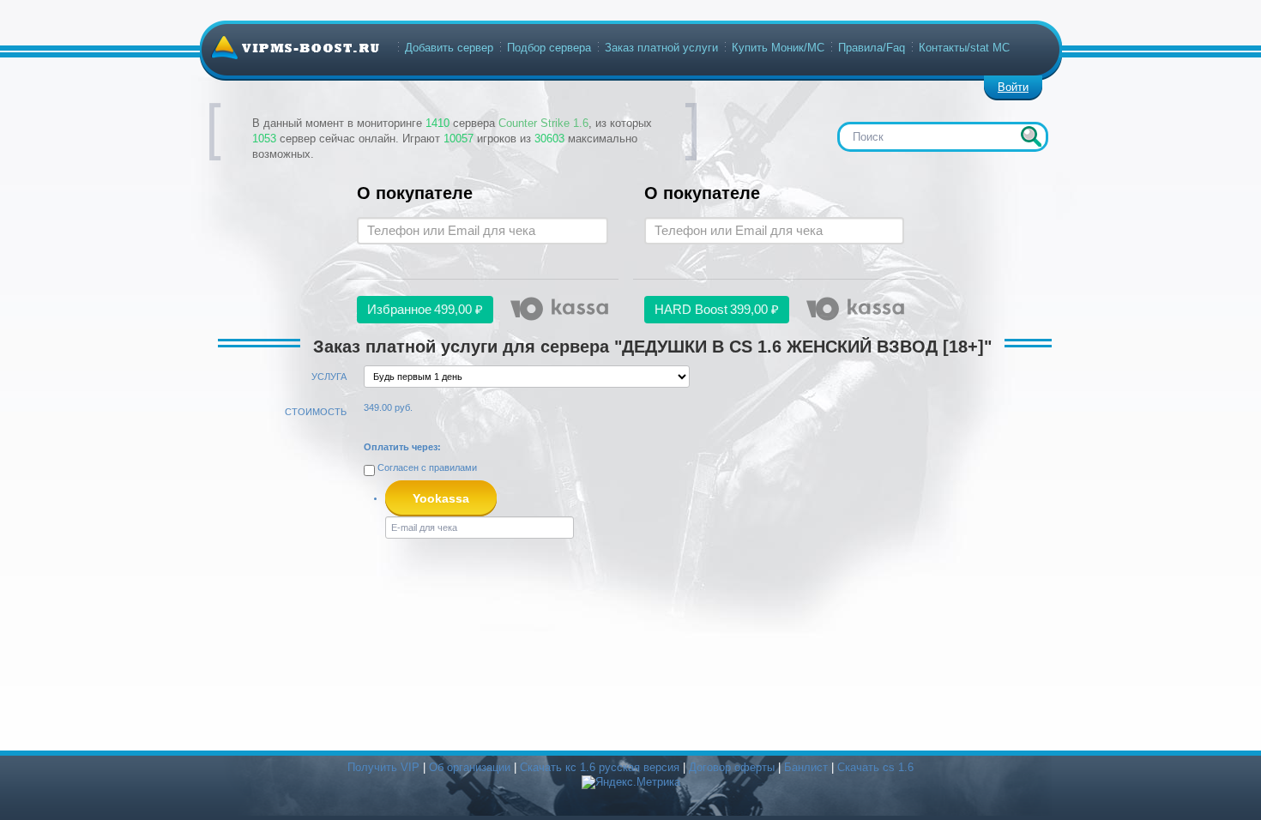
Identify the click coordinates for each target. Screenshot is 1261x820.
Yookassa (441, 498)
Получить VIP (383, 767)
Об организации (469, 767)
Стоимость (316, 412)
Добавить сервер (449, 47)
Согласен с (426, 467)
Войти (1013, 87)
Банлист (806, 767)
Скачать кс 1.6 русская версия (599, 767)
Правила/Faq (871, 47)
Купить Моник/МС (778, 47)
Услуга (329, 376)
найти (1031, 136)
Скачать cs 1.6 (875, 767)
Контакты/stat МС (964, 47)
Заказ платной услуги (661, 47)
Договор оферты (732, 767)
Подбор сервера (549, 47)
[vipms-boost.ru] (295, 47)
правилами (453, 467)
